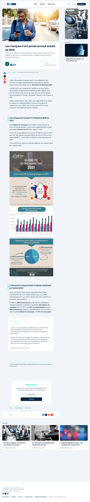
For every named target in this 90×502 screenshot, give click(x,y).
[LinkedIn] (8, 493)
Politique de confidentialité (40, 496)
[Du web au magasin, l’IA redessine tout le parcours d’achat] (76, 24)
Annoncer (20, 496)
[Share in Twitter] (4, 76)
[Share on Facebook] (4, 73)
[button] (5, 4)
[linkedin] (13, 64)
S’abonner (13, 496)
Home (9, 72)
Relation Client (28, 408)
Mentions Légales (28, 496)
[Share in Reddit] (4, 79)
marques (11, 408)
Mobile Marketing (18, 408)
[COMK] (7, 64)
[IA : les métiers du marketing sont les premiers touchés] (45, 433)
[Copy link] (4, 82)
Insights (14, 72)
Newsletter (81, 4)
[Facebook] (3, 493)
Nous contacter (5, 496)
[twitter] (11, 64)
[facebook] (15, 64)
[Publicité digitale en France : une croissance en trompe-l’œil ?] (74, 433)
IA (67, 10)
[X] (5, 493)
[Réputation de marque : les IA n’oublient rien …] (76, 50)
